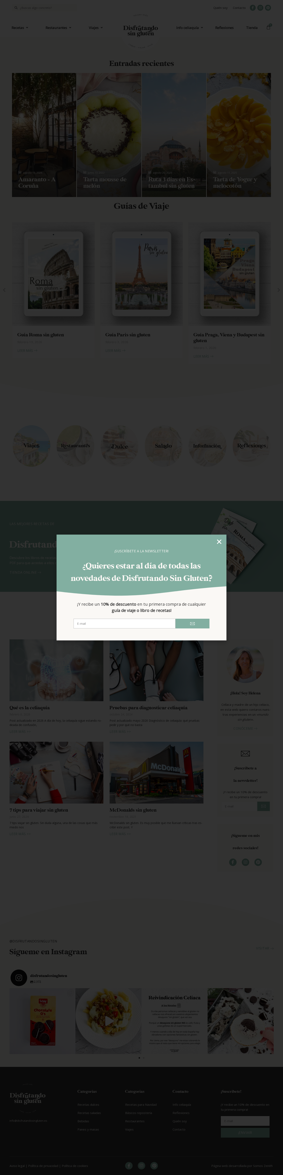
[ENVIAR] (192, 623)
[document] (141, 587)
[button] (219, 542)
